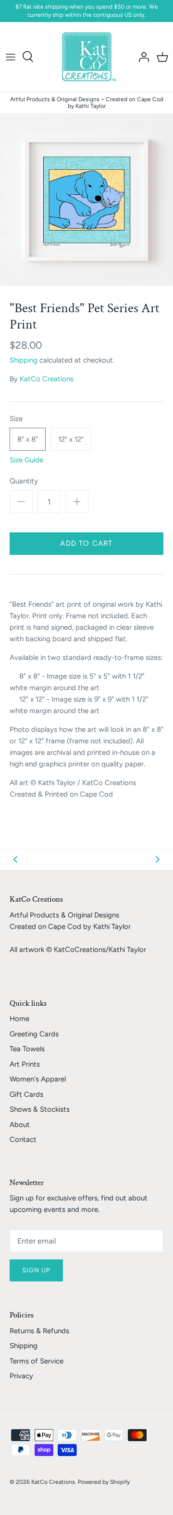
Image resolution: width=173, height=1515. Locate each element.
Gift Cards (26, 1094)
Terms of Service (36, 1361)
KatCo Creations (47, 379)
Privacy (21, 1376)
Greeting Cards (34, 1034)
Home (19, 1018)
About (20, 1124)
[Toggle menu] (10, 56)
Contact (23, 1139)
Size (16, 418)
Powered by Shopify (104, 1482)
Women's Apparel (38, 1079)
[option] (86, 199)
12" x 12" (71, 439)
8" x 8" (27, 439)
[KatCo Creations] (87, 57)
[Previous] (15, 859)
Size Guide (26, 460)
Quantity (24, 481)
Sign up (36, 1270)
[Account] (141, 56)
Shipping (23, 360)
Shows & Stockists (40, 1109)
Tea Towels (27, 1049)
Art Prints (25, 1064)
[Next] (157, 859)
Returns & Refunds (39, 1331)
